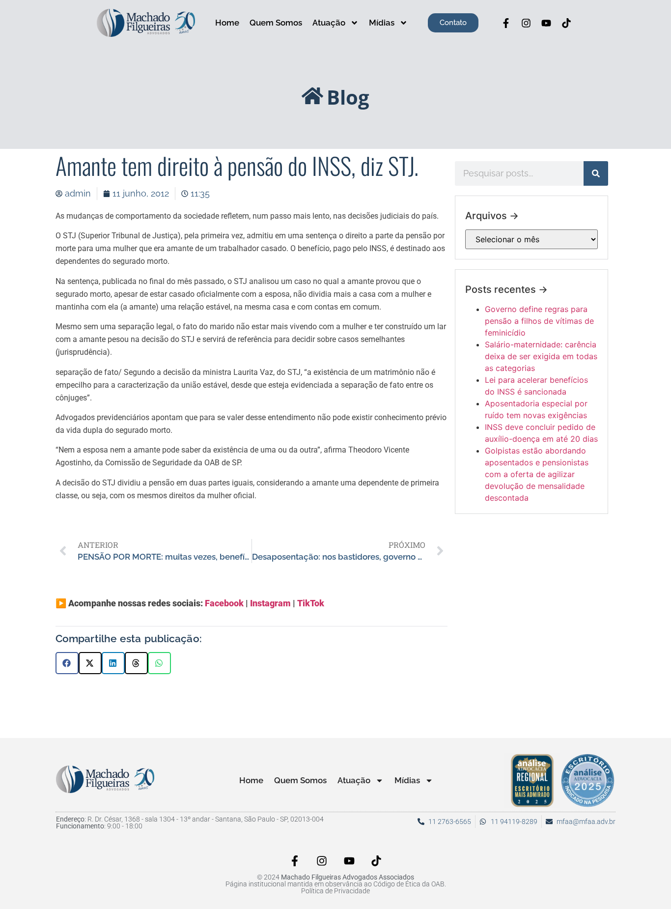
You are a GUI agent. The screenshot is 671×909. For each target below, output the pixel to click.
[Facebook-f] (506, 23)
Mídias (381, 23)
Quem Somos (276, 23)
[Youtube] (546, 23)
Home (227, 23)
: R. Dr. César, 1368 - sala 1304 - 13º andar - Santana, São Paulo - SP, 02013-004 (190, 819)
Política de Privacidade (335, 891)
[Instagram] (526, 23)
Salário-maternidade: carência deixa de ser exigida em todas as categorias (541, 356)
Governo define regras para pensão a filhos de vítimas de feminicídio (539, 321)
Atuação (328, 23)
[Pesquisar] (596, 173)
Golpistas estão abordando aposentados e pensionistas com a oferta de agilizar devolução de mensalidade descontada (536, 474)
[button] (67, 663)
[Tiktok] (566, 23)
